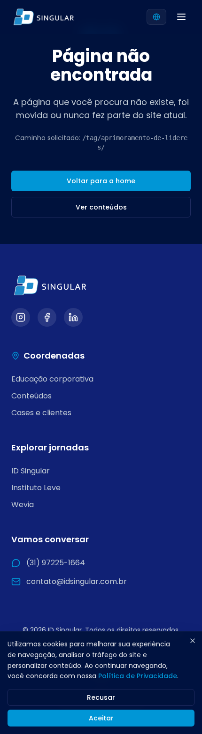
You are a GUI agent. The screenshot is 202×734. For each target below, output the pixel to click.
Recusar (101, 697)
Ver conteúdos (101, 207)
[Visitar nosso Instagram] (20, 317)
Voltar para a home (101, 181)
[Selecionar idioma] (156, 17)
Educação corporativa (52, 379)
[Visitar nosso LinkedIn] (73, 317)
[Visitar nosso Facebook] (47, 317)
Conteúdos (31, 395)
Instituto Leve (36, 487)
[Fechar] (192, 640)
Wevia (22, 504)
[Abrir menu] (181, 16)
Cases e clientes (41, 412)
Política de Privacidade (137, 676)
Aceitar (101, 718)
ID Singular (30, 470)
